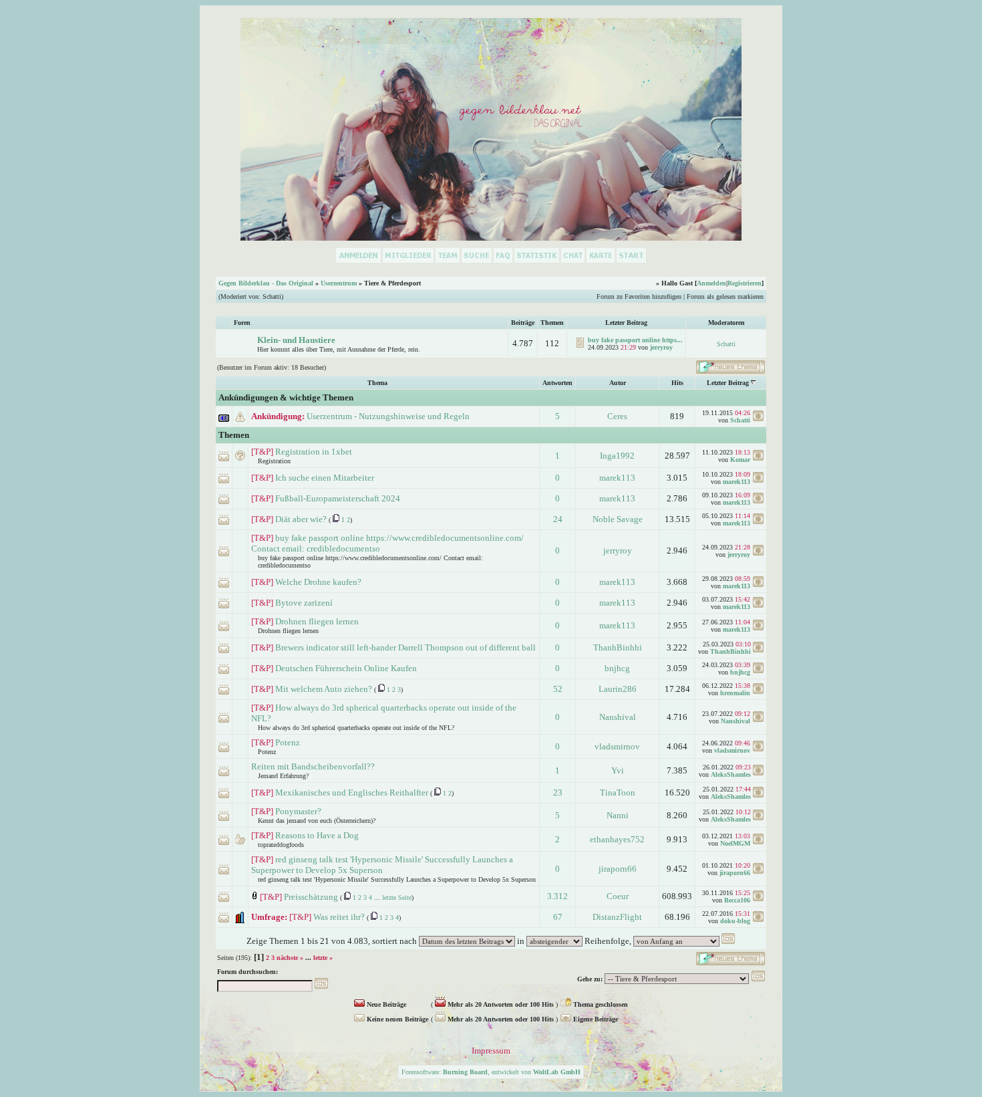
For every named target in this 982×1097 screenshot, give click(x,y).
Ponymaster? (298, 811)
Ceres (617, 416)
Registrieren (744, 283)
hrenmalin (735, 693)
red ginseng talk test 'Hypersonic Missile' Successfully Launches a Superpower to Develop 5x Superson (382, 864)
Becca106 (737, 900)
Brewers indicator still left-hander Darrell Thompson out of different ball (405, 647)
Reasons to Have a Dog (317, 835)
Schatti (272, 296)
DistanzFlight (617, 917)
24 (557, 519)
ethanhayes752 (617, 839)
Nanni (618, 815)
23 (557, 792)
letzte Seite (397, 897)
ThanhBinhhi (617, 647)
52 (557, 689)
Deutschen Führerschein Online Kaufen (346, 668)
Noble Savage (618, 519)
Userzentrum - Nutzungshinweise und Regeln (388, 416)
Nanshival (617, 717)
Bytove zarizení (304, 603)
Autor (617, 382)
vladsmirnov (617, 746)
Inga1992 (617, 456)
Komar (740, 459)
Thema (377, 382)
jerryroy (661, 347)
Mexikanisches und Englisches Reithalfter (351, 792)
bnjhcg (617, 668)
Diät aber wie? (301, 519)
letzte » (323, 957)
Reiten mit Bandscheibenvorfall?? (313, 766)
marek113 (617, 478)
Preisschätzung (311, 897)
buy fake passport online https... (635, 340)
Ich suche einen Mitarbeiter (324, 478)
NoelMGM (735, 843)
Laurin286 (618, 689)
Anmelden (711, 283)
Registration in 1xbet (313, 452)
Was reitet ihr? (339, 917)
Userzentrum (339, 283)
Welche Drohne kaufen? (318, 582)
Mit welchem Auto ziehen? (323, 689)
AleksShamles (731, 774)
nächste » (290, 957)
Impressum (491, 1051)
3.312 (557, 896)
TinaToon (617, 792)
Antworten (557, 382)
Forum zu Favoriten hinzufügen (639, 296)
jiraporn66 (618, 869)
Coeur (618, 896)
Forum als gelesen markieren (725, 296)
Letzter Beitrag (728, 382)
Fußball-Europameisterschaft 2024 (337, 498)
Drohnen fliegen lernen (317, 621)
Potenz (287, 742)
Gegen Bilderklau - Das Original (265, 283)
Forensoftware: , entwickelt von (491, 1072)
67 (557, 917)
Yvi (617, 770)
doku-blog (735, 921)
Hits (677, 382)
